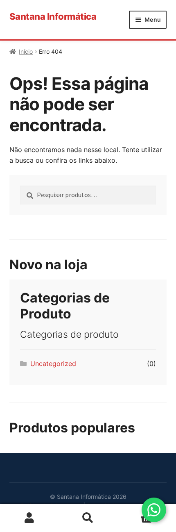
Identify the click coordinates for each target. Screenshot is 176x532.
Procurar (88, 518)
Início (26, 51)
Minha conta (29, 518)
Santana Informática (53, 16)
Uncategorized (53, 363)
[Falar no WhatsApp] (154, 510)
